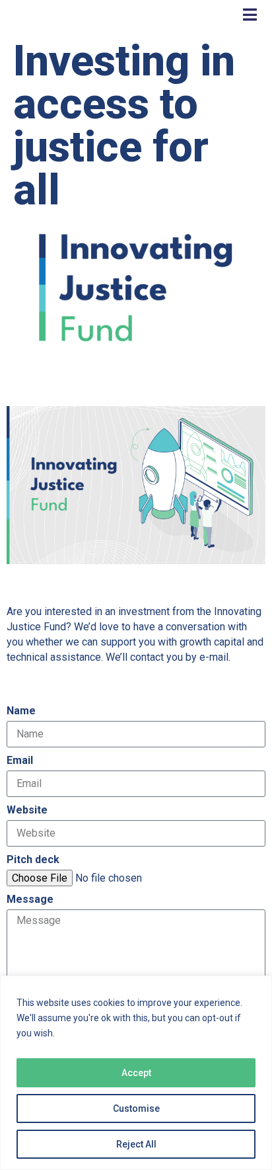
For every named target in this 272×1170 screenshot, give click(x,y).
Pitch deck (33, 859)
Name (21, 710)
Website (27, 810)
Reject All (136, 1144)
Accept (136, 1072)
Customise (136, 1108)
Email (20, 760)
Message (30, 899)
